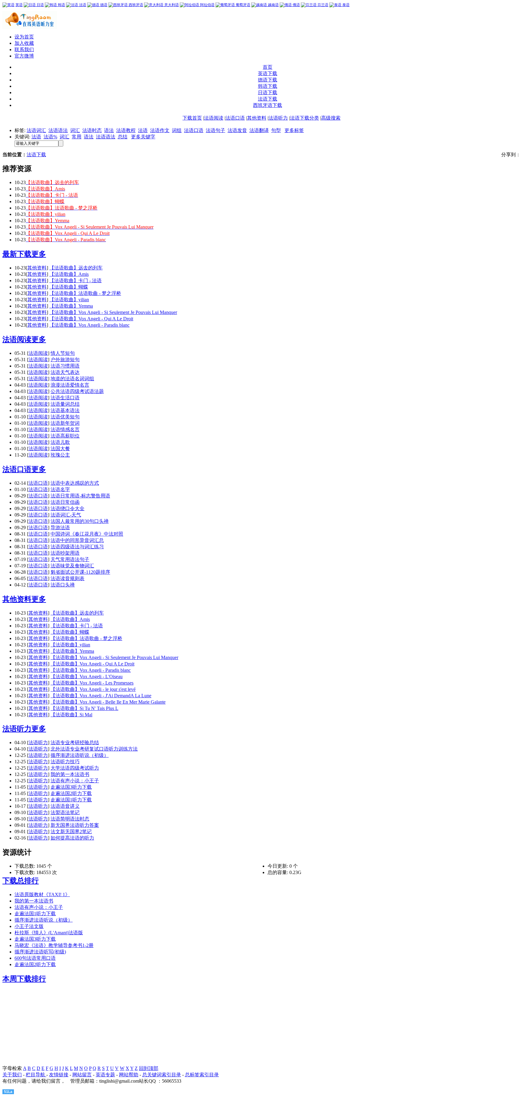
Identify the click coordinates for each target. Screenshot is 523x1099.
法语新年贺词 (65, 423)
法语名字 (60, 489)
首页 (267, 67)
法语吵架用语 (65, 553)
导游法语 (60, 527)
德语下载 (267, 79)
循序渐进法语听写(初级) (40, 951)
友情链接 (58, 1074)
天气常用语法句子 (70, 559)
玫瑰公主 (60, 454)
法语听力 (278, 117)
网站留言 (82, 1074)
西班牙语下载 (267, 105)
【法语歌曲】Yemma (71, 306)
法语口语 (235, 117)
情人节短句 (63, 353)
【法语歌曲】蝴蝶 (68, 286)
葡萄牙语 (242, 5)
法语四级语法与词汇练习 (77, 546)
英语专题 (105, 1074)
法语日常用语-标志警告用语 (80, 495)
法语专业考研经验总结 (75, 742)
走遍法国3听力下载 (71, 787)
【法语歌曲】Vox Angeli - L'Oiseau (87, 676)
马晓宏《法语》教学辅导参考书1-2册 (54, 945)
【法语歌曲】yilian (69, 299)
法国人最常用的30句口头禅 (80, 521)
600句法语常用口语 (35, 958)
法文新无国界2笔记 (71, 831)
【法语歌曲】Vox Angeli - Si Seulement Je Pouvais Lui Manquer (113, 312)
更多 (38, 254)
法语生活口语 (65, 397)
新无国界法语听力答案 (75, 825)
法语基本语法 (65, 410)
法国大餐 (60, 448)
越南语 (273, 5)
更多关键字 (143, 136)
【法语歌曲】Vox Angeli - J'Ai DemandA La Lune (101, 695)
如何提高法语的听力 (72, 837)
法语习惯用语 (65, 365)
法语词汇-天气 (66, 514)
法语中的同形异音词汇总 (77, 540)
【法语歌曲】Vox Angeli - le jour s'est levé (93, 689)
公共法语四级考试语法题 (77, 391)
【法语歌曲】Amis (69, 274)
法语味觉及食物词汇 (72, 565)
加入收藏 (24, 43)
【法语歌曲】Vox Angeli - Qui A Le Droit (91, 318)
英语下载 (267, 73)
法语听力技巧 (65, 761)
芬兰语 (322, 5)
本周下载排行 (24, 979)
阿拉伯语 (207, 5)
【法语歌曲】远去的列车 (76, 267)
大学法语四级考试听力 (75, 768)
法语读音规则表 (67, 578)
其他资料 (256, 117)
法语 (82, 5)
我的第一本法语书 (70, 774)
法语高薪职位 (65, 435)
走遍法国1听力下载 (71, 799)
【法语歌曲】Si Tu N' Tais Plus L (84, 708)
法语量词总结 (65, 404)
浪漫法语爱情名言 (70, 385)
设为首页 (24, 36)
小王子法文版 (29, 926)
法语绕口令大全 (67, 508)
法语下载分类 (304, 117)
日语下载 (267, 92)
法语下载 (267, 98)
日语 (40, 5)
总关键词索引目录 (161, 1074)
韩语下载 (267, 86)
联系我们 (24, 49)
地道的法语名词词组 (72, 378)
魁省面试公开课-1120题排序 (80, 572)
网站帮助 (128, 1074)
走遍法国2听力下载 (71, 793)
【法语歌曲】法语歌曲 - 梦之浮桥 (85, 293)
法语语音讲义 (65, 806)
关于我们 (12, 1074)
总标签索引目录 (202, 1074)
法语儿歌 (60, 442)
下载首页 (192, 117)
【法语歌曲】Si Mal (71, 714)
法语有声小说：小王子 (75, 780)
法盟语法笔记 (65, 812)
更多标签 (294, 130)
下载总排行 (20, 881)
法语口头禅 (63, 584)
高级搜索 (330, 117)
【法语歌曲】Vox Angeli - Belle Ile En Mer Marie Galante (108, 702)
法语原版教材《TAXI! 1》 (42, 894)
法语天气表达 (65, 372)
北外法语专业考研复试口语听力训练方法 (94, 748)
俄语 (296, 5)
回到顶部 (148, 1068)
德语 (103, 5)
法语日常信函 (65, 502)
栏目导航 (36, 1074)
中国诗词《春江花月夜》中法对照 (87, 533)
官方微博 (24, 55)
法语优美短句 (65, 416)
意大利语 (171, 5)
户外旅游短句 (65, 359)
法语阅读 (213, 117)
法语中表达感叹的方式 (75, 483)
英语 (19, 5)
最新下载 (16, 254)
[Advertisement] (40, 1027)
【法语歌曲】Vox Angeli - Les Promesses (92, 682)
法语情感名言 (65, 429)
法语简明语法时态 (70, 818)
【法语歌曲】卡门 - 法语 (75, 280)
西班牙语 (135, 5)
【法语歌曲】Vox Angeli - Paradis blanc (89, 325)
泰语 (345, 5)
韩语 (61, 5)
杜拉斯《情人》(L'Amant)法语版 (49, 932)
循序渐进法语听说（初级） (80, 755)
